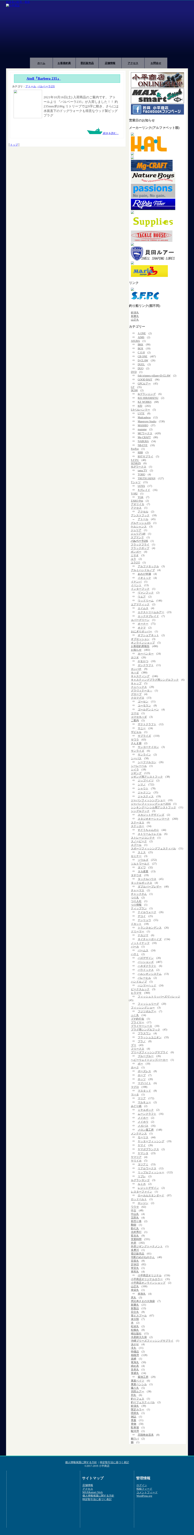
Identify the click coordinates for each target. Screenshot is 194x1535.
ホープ (142, 1075)
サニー (142, 728)
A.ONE (142, 333)
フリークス (137, 1048)
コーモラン (144, 705)
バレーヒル (144, 977)
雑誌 (133, 1416)
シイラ (135, 769)
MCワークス (145, 433)
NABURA (143, 441)
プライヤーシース (141, 1025)
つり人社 (136, 901)
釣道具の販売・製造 (18, 1)
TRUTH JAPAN (146, 478)
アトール (30, 86)
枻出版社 (136, 1333)
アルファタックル (148, 566)
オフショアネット (148, 635)
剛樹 (133, 1224)
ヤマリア (136, 1156)
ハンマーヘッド (147, 985)
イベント (136, 585)
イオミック (144, 577)
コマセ (135, 713)
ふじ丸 (135, 1015)
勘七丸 (135, 1228)
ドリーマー (137, 931)
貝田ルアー (137, 1391)
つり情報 (136, 904)
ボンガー (136, 551)
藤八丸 (135, 1387)
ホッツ (142, 1079)
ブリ (133, 1045)
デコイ (142, 916)
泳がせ (135, 1344)
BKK (140, 344)
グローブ (136, 694)
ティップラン (139, 908)
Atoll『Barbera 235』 (44, 78)
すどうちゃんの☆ (148, 829)
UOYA (141, 485)
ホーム (41, 63)
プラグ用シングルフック (145, 1029)
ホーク (135, 1067)
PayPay (135, 448)
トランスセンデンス (150, 927)
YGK (140, 497)
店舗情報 (110, 63)
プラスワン (144, 1033)
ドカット (136, 923)
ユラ (133, 558)
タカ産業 (143, 871)
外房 (133, 1242)
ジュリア (136, 530)
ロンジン (143, 1203)
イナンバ (136, 581)
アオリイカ (137, 504)
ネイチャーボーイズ (150, 939)
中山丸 (135, 1214)
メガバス (143, 1125)
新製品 (135, 1308)
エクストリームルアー (151, 612)
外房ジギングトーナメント (147, 1246)
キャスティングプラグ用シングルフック (155, 679)
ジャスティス (146, 796)
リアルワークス (147, 1168)
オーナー (143, 623)
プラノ (142, 1041)
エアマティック (140, 604)
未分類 (135, 1319)
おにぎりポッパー (141, 631)
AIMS (141, 337)
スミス (142, 852)
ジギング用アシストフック (147, 776)
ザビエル (136, 732)
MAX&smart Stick (92, 1492)
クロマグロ (137, 697)
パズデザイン (146, 957)
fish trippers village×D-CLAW (154, 375)
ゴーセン (143, 701)
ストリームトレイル (150, 833)
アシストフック (140, 515)
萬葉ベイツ (137, 1380)
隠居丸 (135, 1413)
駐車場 (135, 1427)
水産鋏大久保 (139, 1337)
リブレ (142, 1176)
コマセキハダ (139, 716)
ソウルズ (143, 859)
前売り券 (136, 1221)
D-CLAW (143, 360)
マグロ (135, 1086)
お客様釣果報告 (140, 646)
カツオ (135, 657)
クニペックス (139, 686)
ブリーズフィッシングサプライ (149, 1052)
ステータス (137, 822)
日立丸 (135, 1311)
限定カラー (137, 1409)
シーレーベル (139, 765)
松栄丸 (135, 1326)
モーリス (143, 1137)
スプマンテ (137, 537)
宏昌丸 (135, 1260)
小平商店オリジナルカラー (147, 1279)
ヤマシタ (143, 1153)
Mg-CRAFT (144, 437)
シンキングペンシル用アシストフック (153, 807)
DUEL (141, 364)
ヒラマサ (136, 992)
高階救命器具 (146, 1434)
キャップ (136, 683)
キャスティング (140, 676)
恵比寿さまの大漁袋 (143, 1301)
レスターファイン (141, 1191)
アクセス (133, 63)
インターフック (140, 588)
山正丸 (135, 319)
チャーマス (137, 890)
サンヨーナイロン (148, 746)
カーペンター (146, 653)
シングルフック (140, 810)
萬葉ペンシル (139, 1384)
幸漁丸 (142, 1293)
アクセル (143, 511)
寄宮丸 (135, 1267)
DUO (140, 368)
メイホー (143, 1117)
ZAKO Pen (137, 500)
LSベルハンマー (140, 409)
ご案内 (135, 720)
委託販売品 (87, 63)
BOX (140, 348)
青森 (133, 1420)
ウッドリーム (146, 600)
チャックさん (139, 893)
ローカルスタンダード (151, 1195)
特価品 (135, 1351)
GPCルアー (144, 383)
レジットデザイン (148, 1187)
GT (133, 387)
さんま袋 (136, 743)
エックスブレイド (148, 616)
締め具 (135, 1365)
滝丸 (133, 1347)
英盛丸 (135, 1373)
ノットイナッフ (140, 942)
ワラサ (135, 1206)
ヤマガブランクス (148, 1149)
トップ (14, 144)
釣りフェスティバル (143, 1402)
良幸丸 (135, 1369)
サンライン (144, 754)
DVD (134, 371)
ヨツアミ (143, 1164)
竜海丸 (135, 1362)
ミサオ (135, 555)
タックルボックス (141, 882)
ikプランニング (147, 393)
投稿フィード (144, 1488)
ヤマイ (142, 1145)
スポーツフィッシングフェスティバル (153, 848)
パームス (143, 950)
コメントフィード (147, 1492)
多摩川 (135, 1249)
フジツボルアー (147, 1011)
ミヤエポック (146, 1109)
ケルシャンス (139, 526)
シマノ (142, 784)
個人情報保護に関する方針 (81, 1462)
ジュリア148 (138, 533)
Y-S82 (134, 493)
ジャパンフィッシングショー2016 (151, 803)
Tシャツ (136, 482)
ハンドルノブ (139, 981)
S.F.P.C (135, 460)
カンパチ (136, 668)
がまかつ (143, 661)
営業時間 (136, 1239)
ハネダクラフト (147, 965)
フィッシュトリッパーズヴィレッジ (159, 996)
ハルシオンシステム (150, 973)
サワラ (135, 739)
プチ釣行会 (137, 1018)
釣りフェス (137, 1398)
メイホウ (143, 1121)
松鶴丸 (135, 1329)
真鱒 (133, 1358)
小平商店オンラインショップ (148, 1282)
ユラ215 (135, 562)
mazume (142, 429)
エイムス (143, 608)
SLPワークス (138, 466)
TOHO (141, 474)
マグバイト (144, 1083)
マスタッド (144, 1090)
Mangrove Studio (147, 421)
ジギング (136, 773)
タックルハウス (147, 878)
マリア (142, 1098)
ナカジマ (143, 935)
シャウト (143, 788)
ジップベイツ (146, 780)
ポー (140, 1063)
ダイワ (142, 867)
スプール (136, 844)
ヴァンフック (146, 592)
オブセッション (140, 639)
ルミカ (142, 1183)
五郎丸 (135, 1217)
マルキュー (144, 1102)
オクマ (142, 627)
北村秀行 (136, 1231)
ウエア (142, 596)
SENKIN (136, 463)
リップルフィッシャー (151, 1172)
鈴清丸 (135, 312)
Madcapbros (144, 417)
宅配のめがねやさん (143, 1257)
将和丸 (135, 1271)
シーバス (136, 758)
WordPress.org (144, 1495)
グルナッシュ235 (141, 522)
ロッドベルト (139, 1199)
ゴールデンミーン (148, 709)
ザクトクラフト (147, 724)
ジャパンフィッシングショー (148, 800)
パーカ (135, 946)
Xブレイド (144, 489)
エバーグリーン (140, 619)
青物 (133, 1423)
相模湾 (135, 1355)
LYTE (141, 413)
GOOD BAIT (145, 379)
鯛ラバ (135, 1438)
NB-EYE (143, 445)
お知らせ (136, 649)
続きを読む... (110, 133)
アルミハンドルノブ (143, 570)
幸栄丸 (135, 1289)
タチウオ (136, 875)
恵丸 (133, 1297)
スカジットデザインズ (151, 814)
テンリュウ (144, 920)
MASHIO (143, 425)
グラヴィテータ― (141, 690)
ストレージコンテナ (143, 837)
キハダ (135, 672)
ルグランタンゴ (140, 1180)
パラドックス (146, 969)
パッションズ (146, 961)
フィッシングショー (143, 1007)
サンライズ (137, 750)
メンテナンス (139, 1133)
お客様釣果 (64, 63)
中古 (133, 1210)
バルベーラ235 (46, 86)
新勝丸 (135, 316)
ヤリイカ (136, 1160)
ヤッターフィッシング (151, 1141)
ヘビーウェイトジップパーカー (149, 1059)
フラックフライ (140, 544)
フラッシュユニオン (150, 1037)
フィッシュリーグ (148, 1003)
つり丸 (135, 897)
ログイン (141, 1485)
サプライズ (144, 735)
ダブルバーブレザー (150, 886)
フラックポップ (140, 548)
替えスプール (139, 1315)
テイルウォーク (147, 912)
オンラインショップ (143, 642)
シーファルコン (147, 762)
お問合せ (156, 63)
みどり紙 (136, 1106)
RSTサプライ (145, 456)
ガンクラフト (146, 665)
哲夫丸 (135, 1235)
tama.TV (142, 470)
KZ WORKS (145, 401)
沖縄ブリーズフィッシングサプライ (152, 1340)
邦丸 (133, 1395)
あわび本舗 (144, 573)
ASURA (135, 340)
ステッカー (137, 826)
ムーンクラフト (147, 1113)
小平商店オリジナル (150, 1275)
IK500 (134, 390)
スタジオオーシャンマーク (154, 818)
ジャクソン (144, 792)
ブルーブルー (146, 1056)
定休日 (135, 1264)
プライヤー (137, 1022)
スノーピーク (139, 841)
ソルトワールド (140, 863)
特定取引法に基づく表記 (114, 1462)
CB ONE (142, 356)
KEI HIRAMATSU (148, 397)
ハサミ (135, 954)
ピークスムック (140, 989)
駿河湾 (135, 1431)
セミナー (136, 856)
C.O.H (141, 352)
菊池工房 (143, 1376)
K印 (140, 405)
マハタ (135, 1094)
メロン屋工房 (146, 1129)
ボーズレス (144, 1071)
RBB (140, 452)
